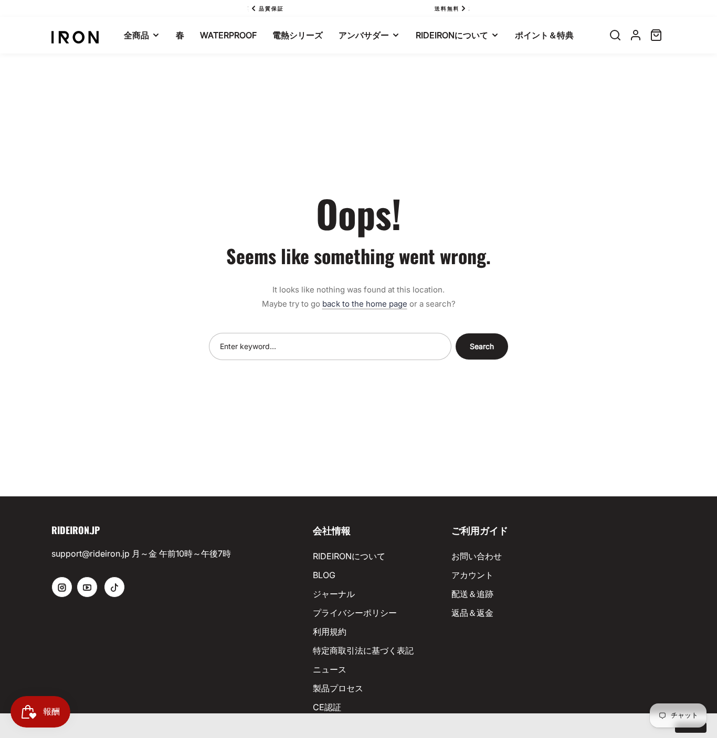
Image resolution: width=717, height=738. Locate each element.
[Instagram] (61, 587)
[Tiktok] (114, 587)
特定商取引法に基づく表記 (363, 650)
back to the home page (364, 304)
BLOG (324, 575)
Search (482, 346)
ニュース (329, 669)
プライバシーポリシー (355, 612)
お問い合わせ (476, 556)
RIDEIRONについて (349, 556)
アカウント (472, 575)
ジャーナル (334, 594)
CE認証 (327, 707)
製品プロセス (338, 688)
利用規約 (329, 631)
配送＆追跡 (472, 594)
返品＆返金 (472, 612)
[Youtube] (87, 587)
